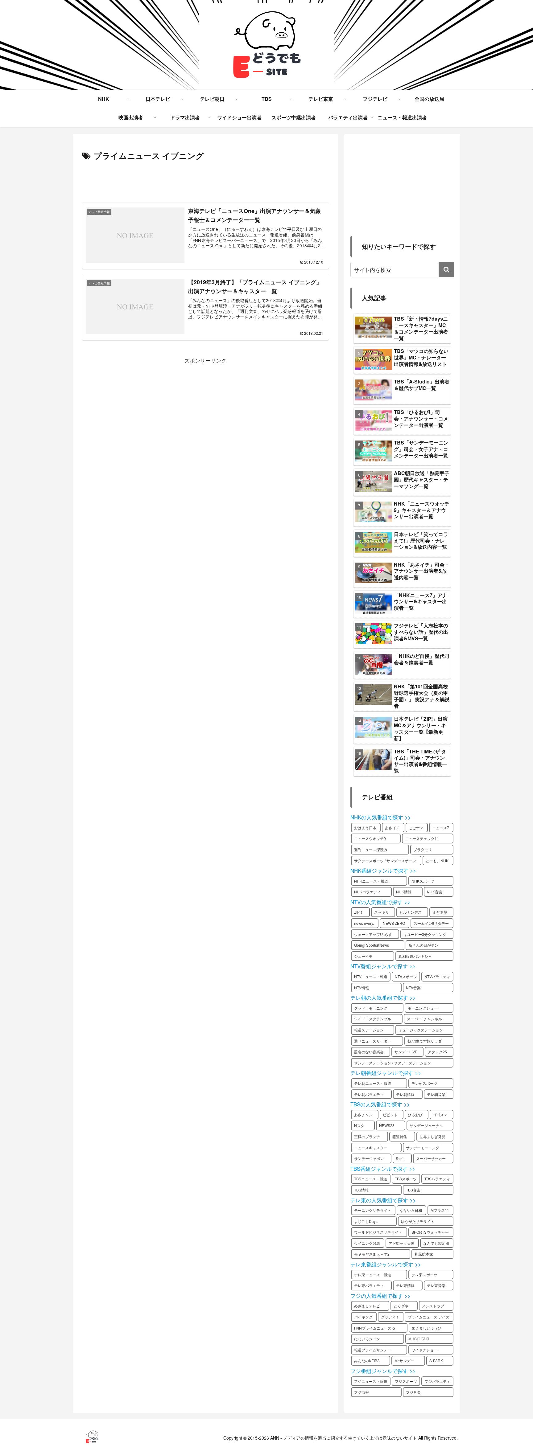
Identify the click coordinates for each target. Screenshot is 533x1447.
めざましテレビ (367, 1305)
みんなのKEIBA (367, 1360)
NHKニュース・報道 (371, 880)
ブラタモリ (422, 849)
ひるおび (415, 1114)
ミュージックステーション (421, 1029)
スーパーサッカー (431, 1158)
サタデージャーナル (426, 1125)
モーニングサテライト (372, 1210)
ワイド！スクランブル (372, 1018)
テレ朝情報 (405, 1094)
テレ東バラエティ (369, 1285)
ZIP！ (358, 912)
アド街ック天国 (402, 1243)
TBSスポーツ (406, 1178)
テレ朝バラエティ (369, 1094)
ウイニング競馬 (367, 1243)
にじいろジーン (367, 1338)
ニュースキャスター (370, 1147)
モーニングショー (422, 1007)
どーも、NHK (437, 860)
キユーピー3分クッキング (424, 934)
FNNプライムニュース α (374, 1327)
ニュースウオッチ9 (370, 838)
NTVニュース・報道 (370, 976)
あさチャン (363, 1114)
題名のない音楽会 (369, 1051)
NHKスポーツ (422, 880)
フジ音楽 (413, 1392)
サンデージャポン (369, 1158)
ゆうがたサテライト (417, 1221)
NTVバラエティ (437, 976)
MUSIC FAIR (418, 1338)
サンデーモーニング (422, 1147)
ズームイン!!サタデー (431, 923)
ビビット (390, 1114)
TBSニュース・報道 (370, 1178)
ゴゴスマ (440, 1114)
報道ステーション (369, 1029)
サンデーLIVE (406, 1051)
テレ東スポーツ (424, 1274)
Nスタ (359, 1125)
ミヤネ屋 (439, 912)
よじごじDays (366, 1221)
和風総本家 (424, 1253)
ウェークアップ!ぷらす (373, 934)
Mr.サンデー (404, 1360)
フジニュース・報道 (370, 1381)
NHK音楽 (434, 891)
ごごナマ (416, 827)
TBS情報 (361, 1189)
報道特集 (399, 1136)
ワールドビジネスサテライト (378, 1232)
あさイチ (392, 827)
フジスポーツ (406, 1381)
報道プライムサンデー (372, 1349)
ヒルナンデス (410, 912)
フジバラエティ (437, 1381)
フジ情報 (361, 1392)
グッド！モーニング (370, 1007)
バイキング (363, 1316)
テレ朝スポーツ (424, 1083)
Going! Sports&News (371, 945)
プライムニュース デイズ (428, 1316)
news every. (364, 923)
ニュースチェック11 (422, 838)
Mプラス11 (440, 1210)
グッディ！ (390, 1316)
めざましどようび (426, 1327)
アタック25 (437, 1051)
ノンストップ (433, 1305)
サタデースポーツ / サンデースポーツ (385, 860)
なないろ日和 (411, 1210)
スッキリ (381, 912)
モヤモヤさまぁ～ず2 (372, 1253)
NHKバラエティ (367, 891)
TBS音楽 (413, 1189)
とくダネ (401, 1305)
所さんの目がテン (423, 945)
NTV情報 (361, 987)
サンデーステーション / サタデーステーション (392, 1062)
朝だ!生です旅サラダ (424, 1040)
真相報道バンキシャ (415, 956)
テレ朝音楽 (436, 1094)
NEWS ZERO (394, 923)
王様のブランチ (367, 1136)
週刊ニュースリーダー (372, 1040)
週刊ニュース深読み (370, 849)
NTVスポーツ (406, 976)
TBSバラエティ (437, 1178)
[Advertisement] (205, 180)
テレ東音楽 (436, 1285)
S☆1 (400, 1158)
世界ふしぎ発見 (432, 1136)
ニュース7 (440, 827)
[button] (446, 269)
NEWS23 (387, 1125)
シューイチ (363, 956)
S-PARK (436, 1360)
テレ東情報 (405, 1285)
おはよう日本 (365, 827)
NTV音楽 (413, 987)
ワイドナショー (424, 1349)
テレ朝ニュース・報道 (372, 1083)
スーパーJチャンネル (424, 1018)
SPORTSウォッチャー (430, 1232)
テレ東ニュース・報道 (372, 1274)
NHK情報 (403, 891)
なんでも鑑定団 (436, 1243)
